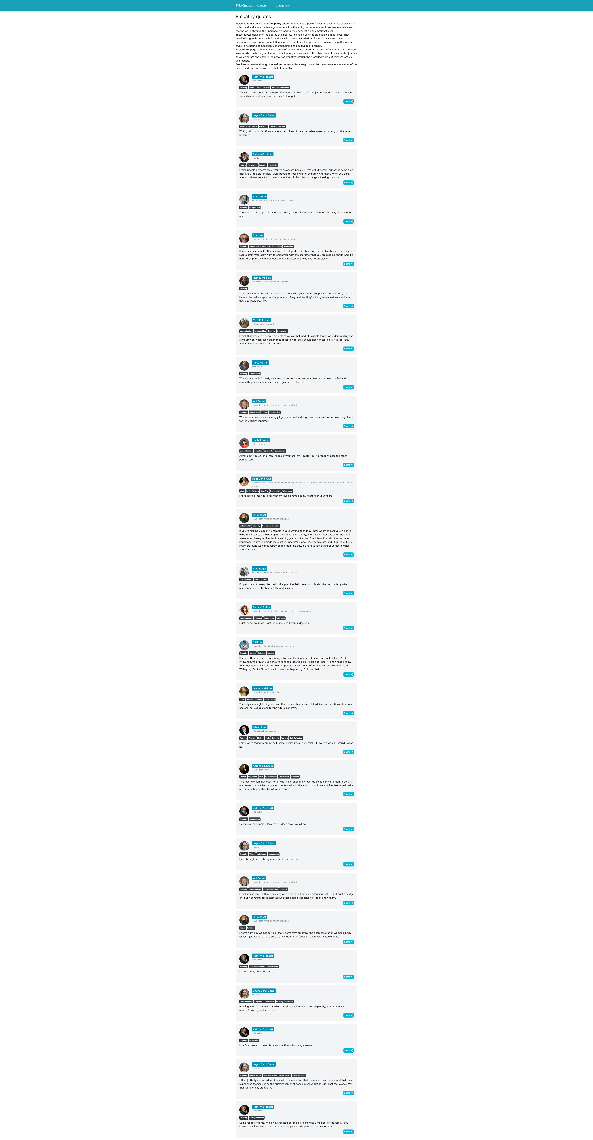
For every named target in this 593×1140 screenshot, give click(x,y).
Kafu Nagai (259, 568)
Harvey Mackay (262, 277)
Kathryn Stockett (263, 76)
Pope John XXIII (261, 478)
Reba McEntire (261, 607)
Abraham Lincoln (263, 765)
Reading (279, 1002)
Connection (282, 331)
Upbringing (261, 854)
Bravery (270, 653)
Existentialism (284, 1075)
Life (241, 579)
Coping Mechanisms (270, 526)
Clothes (260, 738)
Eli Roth (257, 642)
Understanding (246, 331)
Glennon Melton (262, 688)
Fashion (243, 738)
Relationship (287, 491)
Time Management (257, 966)
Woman (252, 738)
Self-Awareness (270, 1075)
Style (267, 738)
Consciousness (298, 1075)
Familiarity (273, 165)
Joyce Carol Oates (264, 115)
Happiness (252, 777)
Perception (252, 165)
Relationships (260, 331)
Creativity (263, 126)
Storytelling (277, 246)
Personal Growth (270, 889)
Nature (243, 165)
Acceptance (254, 373)
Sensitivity (268, 451)
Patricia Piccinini (262, 154)
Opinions (261, 653)
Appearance (254, 412)
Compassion (280, 451)
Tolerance (280, 618)
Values (252, 854)
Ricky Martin (260, 362)
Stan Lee (258, 235)
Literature (289, 1002)
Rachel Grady (261, 440)
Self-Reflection (296, 738)
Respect (243, 889)
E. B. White (259, 196)
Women (284, 738)
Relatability (288, 246)
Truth (256, 579)
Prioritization (272, 966)
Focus (242, 928)
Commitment (284, 777)
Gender (252, 653)
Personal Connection (280, 88)
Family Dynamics (256, 1118)
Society (264, 579)
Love (242, 491)
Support (249, 699)
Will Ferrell (259, 401)
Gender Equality (263, 88)
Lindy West (259, 514)
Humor (264, 412)
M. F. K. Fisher (261, 320)
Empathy (243, 88)
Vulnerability (245, 526)
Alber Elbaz (259, 727)
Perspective (254, 207)
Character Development (259, 246)
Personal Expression (248, 126)
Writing (282, 126)
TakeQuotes (244, 5)
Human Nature (255, 1075)
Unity (251, 88)
